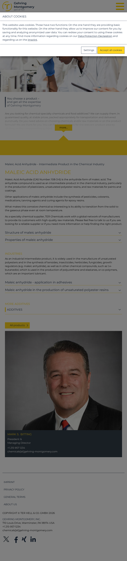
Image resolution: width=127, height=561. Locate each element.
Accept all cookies (111, 50)
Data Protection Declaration (95, 36)
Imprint (32, 39)
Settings (89, 50)
